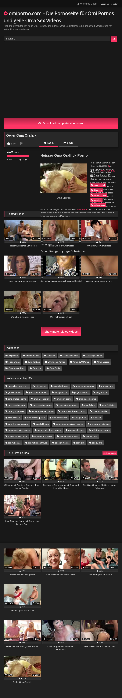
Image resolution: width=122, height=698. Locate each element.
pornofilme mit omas (100, 424)
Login (103, 4)
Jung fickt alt (99, 185)
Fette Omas (14, 362)
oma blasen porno (87, 399)
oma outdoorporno (36, 417)
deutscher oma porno (18, 386)
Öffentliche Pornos (56, 362)
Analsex (51, 355)
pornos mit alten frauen (19, 430)
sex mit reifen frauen (37, 443)
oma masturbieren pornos (73, 411)
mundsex (98, 200)
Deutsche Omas (70, 355)
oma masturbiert (100, 411)
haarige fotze (60, 392)
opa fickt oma (42, 424)
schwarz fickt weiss (43, 436)
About (50, 143)
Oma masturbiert (16, 368)
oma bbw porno (64, 399)
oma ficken (89, 405)
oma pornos (80, 417)
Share (69, 143)
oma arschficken (41, 399)
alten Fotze (82, 209)
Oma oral (98, 190)
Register (114, 4)
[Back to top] (113, 689)
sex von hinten (62, 443)
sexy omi (80, 443)
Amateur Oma (32, 355)
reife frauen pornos (101, 430)
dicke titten (41, 386)
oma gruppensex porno (43, 411)
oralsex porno (99, 205)
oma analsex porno (17, 399)
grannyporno (107, 386)
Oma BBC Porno (81, 362)
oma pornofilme (59, 417)
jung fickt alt (101, 392)
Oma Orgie (55, 368)
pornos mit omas (76, 430)
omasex (97, 417)
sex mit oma (91, 436)
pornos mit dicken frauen (49, 430)
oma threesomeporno (18, 424)
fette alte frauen (60, 386)
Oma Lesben (103, 362)
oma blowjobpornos (42, 405)
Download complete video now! (63, 123)
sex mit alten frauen (69, 436)
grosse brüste (14, 392)
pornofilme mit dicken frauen (69, 424)
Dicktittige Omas (94, 355)
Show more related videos (61, 331)
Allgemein (13, 355)
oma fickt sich (108, 405)
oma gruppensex (16, 411)
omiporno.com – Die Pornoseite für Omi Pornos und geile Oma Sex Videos (59, 17)
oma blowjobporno (16, 405)
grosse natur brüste (38, 392)
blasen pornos (100, 195)
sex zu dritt (97, 443)
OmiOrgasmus (107, 170)
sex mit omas (14, 443)
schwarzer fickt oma (17, 436)
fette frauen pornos (85, 386)
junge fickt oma (81, 392)
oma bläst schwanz (68, 405)
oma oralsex (14, 417)
